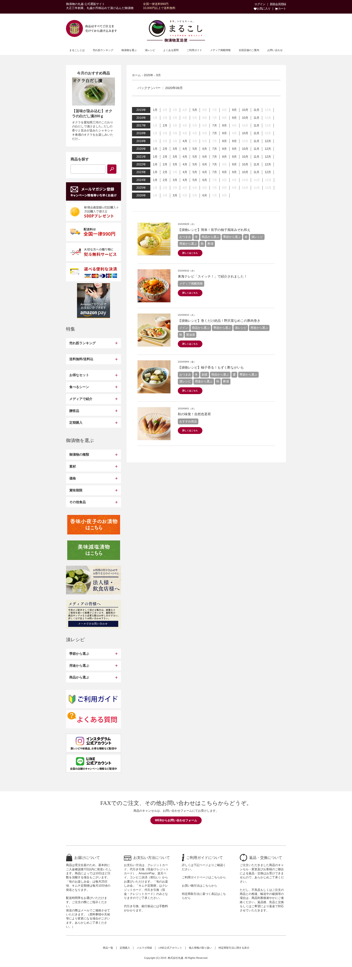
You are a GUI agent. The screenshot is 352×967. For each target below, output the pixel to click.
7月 (214, 125)
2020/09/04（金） (187, 362)
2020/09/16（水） (187, 270)
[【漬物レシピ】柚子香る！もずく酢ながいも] (154, 391)
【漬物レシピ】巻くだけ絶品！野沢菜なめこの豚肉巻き (219, 321)
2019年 (141, 141)
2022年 (141, 164)
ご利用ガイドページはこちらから (204, 877)
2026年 (141, 195)
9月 (234, 109)
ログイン (259, 4)
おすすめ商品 (188, 421)
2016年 (141, 117)
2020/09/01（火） (187, 408)
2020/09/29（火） (187, 224)
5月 (194, 109)
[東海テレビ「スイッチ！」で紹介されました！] (154, 300)
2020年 (141, 148)
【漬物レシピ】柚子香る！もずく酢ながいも (211, 367)
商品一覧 (108, 947)
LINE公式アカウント (170, 947)
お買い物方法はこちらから (199, 885)
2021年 (141, 156)
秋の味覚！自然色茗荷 (194, 414)
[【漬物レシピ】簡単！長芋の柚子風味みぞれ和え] (154, 253)
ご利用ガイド (194, 50)
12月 (268, 141)
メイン (183, 327)
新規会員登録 (278, 4)
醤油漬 (190, 334)
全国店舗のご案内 (249, 50)
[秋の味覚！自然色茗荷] (154, 437)
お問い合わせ (275, 50)
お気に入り (263, 8)
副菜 (205, 374)
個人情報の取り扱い (200, 947)
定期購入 (125, 947)
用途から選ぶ (188, 243)
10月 (245, 109)
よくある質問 (171, 50)
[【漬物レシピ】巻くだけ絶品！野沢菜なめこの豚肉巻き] (154, 344)
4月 (185, 141)
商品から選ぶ (210, 236)
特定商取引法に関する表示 (234, 947)
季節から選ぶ (232, 236)
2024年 (141, 180)
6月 (204, 148)
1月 (155, 109)
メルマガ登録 (144, 947)
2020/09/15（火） (187, 315)
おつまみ (185, 236)
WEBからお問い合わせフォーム (176, 820)
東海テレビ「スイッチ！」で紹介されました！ (212, 276)
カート (281, 8)
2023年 (141, 172)
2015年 (141, 109)
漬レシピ (150, 50)
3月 (175, 148)
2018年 (141, 133)
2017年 (141, 125)
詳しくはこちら (190, 253)
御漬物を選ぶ (129, 50)
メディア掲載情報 (220, 50)
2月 (165, 125)
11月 (256, 109)
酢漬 (210, 243)
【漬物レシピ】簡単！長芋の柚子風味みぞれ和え (214, 230)
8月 (224, 125)
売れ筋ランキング (103, 50)
